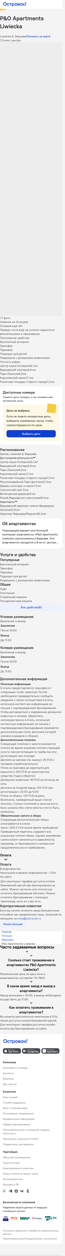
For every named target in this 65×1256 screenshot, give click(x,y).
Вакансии (8, 1078)
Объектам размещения (16, 1157)
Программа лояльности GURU (20, 1138)
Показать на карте (38, 36)
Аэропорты (7, 502)
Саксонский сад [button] (10, 490)
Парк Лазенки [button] (9, 470)
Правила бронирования (16, 1124)
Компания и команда (15, 1067)
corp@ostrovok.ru (29, 918)
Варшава (7, 939)
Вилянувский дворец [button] (13, 494)
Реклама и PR (11, 1184)
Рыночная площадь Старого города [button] (23, 478)
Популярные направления (18, 1113)
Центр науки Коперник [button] (15, 462)
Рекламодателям (13, 1179)
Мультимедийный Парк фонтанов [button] (22, 482)
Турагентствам (11, 1162)
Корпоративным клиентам (18, 1168)
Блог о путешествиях (15, 1108)
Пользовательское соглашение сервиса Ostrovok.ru (26, 1131)
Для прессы (10, 1084)
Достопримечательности (16, 458)
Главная (7, 931)
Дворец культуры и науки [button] (16, 486)
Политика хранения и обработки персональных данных (31, 1232)
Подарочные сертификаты (18, 1144)
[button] (31, 61)
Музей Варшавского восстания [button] (20, 498)
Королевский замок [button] (13, 474)
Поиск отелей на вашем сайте (20, 1173)
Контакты (8, 1073)
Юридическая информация (18, 1119)
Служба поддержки (14, 1102)
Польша (7, 935)
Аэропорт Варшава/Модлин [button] (18, 513)
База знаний (10, 1097)
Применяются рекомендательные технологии (30, 1238)
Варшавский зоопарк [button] (14, 466)
